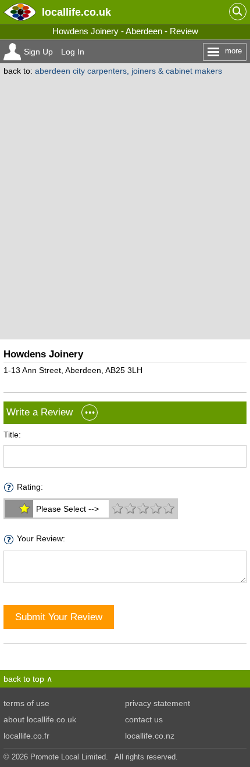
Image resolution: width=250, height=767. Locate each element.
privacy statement (157, 703)
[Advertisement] (125, 206)
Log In (72, 51)
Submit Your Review (58, 617)
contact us (144, 719)
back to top (23, 678)
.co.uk (76, 12)
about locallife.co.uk (39, 719)
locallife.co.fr (26, 735)
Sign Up (38, 51)
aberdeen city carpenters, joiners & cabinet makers (128, 70)
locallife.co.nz (149, 735)
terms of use (26, 703)
